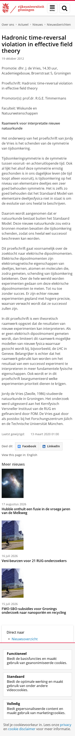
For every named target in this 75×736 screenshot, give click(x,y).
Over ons (8, 24)
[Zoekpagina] (64, 8)
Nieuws (37, 24)
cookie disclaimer (21, 729)
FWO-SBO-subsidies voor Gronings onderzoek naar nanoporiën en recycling (34, 610)
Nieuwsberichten (59, 24)
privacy (65, 725)
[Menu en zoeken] (52, 8)
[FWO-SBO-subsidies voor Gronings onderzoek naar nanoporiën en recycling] (13, 583)
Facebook (29, 446)
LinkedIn (53, 446)
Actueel (23, 24)
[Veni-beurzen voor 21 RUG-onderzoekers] (13, 535)
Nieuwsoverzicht (25, 639)
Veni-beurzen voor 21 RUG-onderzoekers (34, 561)
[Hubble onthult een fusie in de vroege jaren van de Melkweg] (13, 483)
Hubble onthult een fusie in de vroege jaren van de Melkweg (36, 511)
